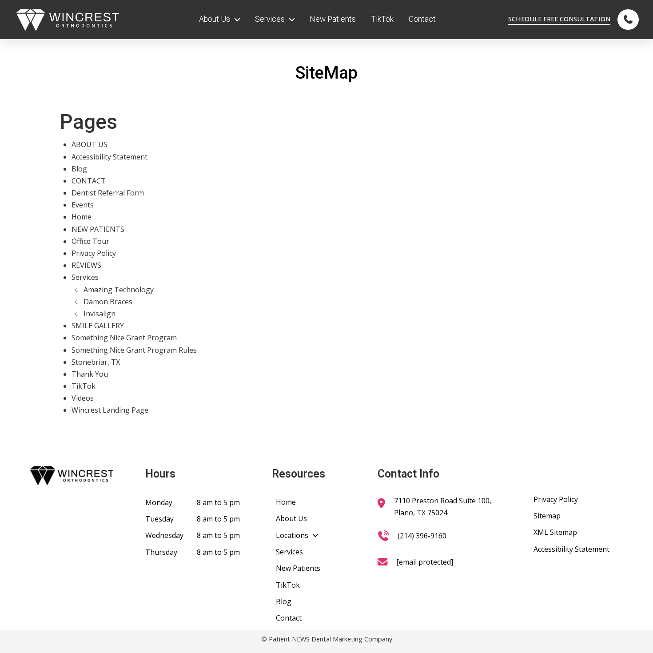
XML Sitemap (555, 532)
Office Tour (90, 241)
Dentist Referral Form (108, 193)
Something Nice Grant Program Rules (134, 350)
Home (82, 217)
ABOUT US (90, 144)
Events (83, 205)
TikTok (84, 386)
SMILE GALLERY (98, 325)
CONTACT (89, 181)
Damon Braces (108, 302)
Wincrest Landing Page (110, 410)
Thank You (90, 374)
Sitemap (547, 516)
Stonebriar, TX (96, 362)
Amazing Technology (119, 290)
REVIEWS (86, 265)
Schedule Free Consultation (559, 19)
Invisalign (99, 314)
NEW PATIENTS (98, 229)
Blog (79, 169)
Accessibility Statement (109, 157)
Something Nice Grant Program (124, 337)
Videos (83, 398)
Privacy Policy (94, 253)
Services (85, 277)
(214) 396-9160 (422, 536)
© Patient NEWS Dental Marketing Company (326, 639)
